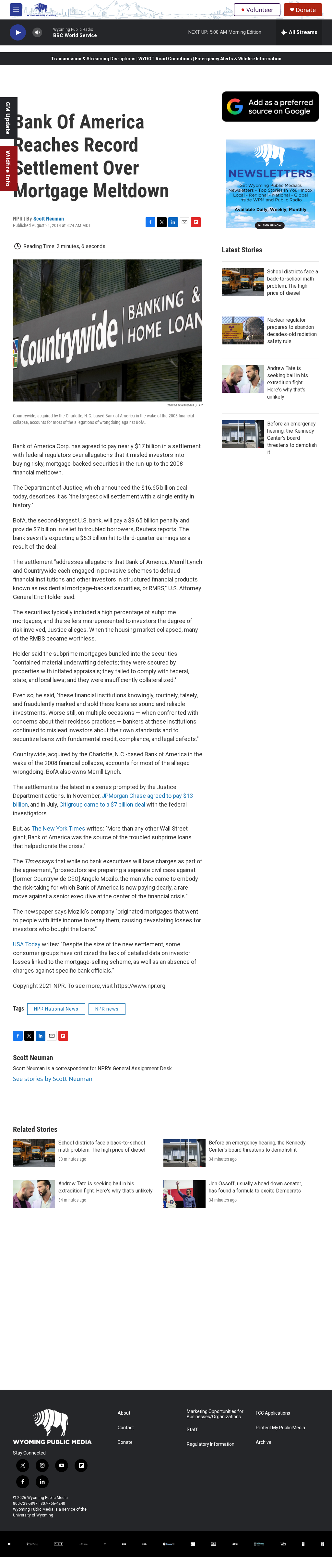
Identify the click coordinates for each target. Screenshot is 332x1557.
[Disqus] (166, 1302)
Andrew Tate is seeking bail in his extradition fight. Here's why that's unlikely (287, 382)
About (124, 1413)
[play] (18, 32)
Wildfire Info (8, 168)
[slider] (48, 32)
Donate (306, 9)
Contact (126, 1427)
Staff (192, 1429)
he (38, 828)
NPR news (107, 1009)
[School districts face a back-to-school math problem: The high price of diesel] (243, 282)
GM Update (8, 118)
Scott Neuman (48, 218)
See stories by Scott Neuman (52, 1079)
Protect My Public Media (280, 1427)
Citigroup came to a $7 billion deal (102, 804)
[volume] (37, 32)
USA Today (27, 944)
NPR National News (56, 1009)
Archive (263, 1442)
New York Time (62, 828)
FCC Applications (273, 1413)
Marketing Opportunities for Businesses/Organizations (215, 1414)
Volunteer (259, 10)
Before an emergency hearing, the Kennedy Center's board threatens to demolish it (292, 438)
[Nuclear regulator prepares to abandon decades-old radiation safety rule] (243, 330)
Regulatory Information (210, 1444)
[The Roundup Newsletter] (270, 183)
